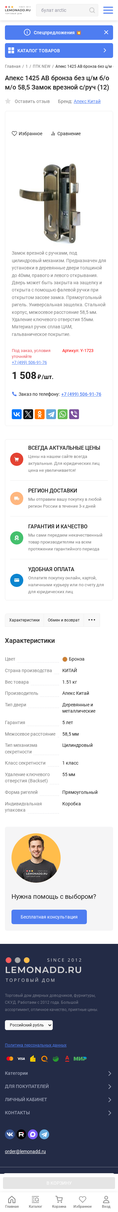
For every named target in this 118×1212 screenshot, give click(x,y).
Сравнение (69, 133)
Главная (13, 66)
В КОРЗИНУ (59, 1183)
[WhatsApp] (63, 414)
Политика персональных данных (36, 1045)
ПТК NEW (41, 66)
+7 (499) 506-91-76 (29, 362)
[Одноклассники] (40, 414)
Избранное (30, 133)
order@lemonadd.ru (25, 1151)
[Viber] (74, 414)
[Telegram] (51, 414)
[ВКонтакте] (17, 414)
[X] (28, 414)
